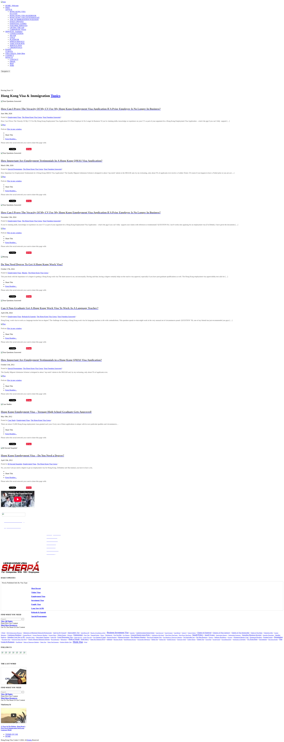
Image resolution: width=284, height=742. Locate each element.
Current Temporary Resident (40, 635)
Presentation (278, 637)
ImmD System (210, 635)
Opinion (211, 637)
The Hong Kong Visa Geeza (32, 117)
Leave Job (53, 637)
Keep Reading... (11, 139)
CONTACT (14, 59)
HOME (12, 6)
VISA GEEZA (15, 53)
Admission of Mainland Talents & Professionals (37, 633)
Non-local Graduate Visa (154, 637)
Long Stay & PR (37, 608)
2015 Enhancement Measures (14, 632)
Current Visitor (52, 635)
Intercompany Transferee (42, 637)
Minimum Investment (123, 637)
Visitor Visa (43, 642)
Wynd (85, 642)
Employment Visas (14, 117)
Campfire (132, 632)
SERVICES (13, 31)
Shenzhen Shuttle (118, 639)
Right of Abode (74, 639)
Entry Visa (86, 635)
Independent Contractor (235, 635)
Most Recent (36, 588)
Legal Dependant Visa (65, 637)
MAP (12, 63)
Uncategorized (216, 639)
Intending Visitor (30, 637)
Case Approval (159, 632)
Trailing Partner (191, 639)
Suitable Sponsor (171, 639)
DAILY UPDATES (17, 21)
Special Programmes (15, 169)
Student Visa (162, 639)
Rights (29, 740)
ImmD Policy (197, 635)
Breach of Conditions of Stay (98, 632)
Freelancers (108, 635)
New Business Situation (138, 637)
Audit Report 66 (85, 632)
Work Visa (78, 641)
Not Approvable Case (189, 637)
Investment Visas (37, 600)
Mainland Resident (112, 637)
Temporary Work (181, 639)
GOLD (12, 37)
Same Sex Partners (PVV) (97, 639)
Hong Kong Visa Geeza (185, 635)
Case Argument (169, 632)
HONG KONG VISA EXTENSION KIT (24, 18)
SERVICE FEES (16, 45)
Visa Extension (263, 639)
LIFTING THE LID (17, 27)
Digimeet (69, 635)
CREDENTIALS (16, 47)
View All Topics (7, 621)
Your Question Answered (51, 117)
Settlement (109, 639)
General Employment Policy (140, 635)
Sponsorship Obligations (143, 639)
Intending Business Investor (251, 635)
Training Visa (200, 639)
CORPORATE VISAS (18, 29)
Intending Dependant (268, 635)
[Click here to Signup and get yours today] (142, 675)
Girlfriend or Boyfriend (158, 635)
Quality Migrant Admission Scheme (39, 639)
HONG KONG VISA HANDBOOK (23, 16)
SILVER (13, 35)
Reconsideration (55, 639)
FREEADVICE (8, 9)
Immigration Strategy (221, 635)
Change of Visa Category (221, 633)
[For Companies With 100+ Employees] (20, 573)
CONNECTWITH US (9, 56)
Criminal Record (27, 635)
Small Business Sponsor (130, 639)
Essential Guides (95, 635)
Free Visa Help (117, 635)
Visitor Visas (36, 592)
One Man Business (201, 637)
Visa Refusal (19, 642)
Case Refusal (177, 632)
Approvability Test (73, 633)
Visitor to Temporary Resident (31, 642)
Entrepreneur (78, 635)
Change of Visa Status (256, 633)
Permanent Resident (256, 637)
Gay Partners (126, 635)
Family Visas (36, 604)
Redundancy (64, 639)
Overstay (230, 637)
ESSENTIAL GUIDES (18, 23)
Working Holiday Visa (65, 642)
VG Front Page (252, 639)
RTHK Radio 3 (85, 639)
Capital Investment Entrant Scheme (145, 633)
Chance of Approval (204, 633)
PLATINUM (14, 39)
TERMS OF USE (11, 734)
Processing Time (6, 639)
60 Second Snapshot (15, 464)
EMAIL (12, 61)
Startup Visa (154, 639)
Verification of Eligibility (239, 639)
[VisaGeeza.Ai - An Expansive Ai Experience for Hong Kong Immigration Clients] (142, 715)
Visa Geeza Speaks (273, 639)
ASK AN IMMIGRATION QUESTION (24, 20)
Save (29, 149)
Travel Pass (208, 639)
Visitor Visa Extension (53, 642)
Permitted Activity (268, 637)
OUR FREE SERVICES (18, 25)
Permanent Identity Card (241, 637)
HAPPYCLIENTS (9, 50)
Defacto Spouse (62, 635)
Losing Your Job (87, 637)
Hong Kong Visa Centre (171, 635)
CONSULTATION (16, 33)
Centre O (184, 632)
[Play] (3, 125)
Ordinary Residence (220, 637)
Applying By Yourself (59, 633)
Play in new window (14, 129)
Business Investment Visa (117, 632)
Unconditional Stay (226, 639)
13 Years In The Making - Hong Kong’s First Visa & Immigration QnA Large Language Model (13, 728)
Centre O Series (192, 632)
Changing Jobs (268, 633)
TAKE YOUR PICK (17, 43)
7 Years (3, 633)
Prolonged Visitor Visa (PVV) (19, 639)
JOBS (12, 65)
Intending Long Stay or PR (16, 637)
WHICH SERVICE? (17, 41)
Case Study (12, 420)
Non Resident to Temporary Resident (172, 637)
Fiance (102, 635)
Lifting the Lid (78, 637)
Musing (24, 273)
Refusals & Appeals (29, 317)
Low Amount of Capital (99, 637)
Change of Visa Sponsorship (240, 633)
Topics (55, 96)
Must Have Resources (9, 625)
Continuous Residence (14, 635)
